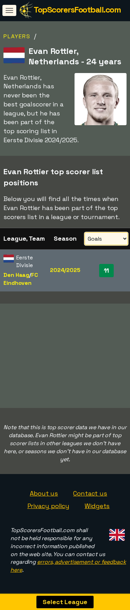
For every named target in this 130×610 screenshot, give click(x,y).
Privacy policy (48, 506)
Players (17, 36)
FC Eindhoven (20, 279)
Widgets (97, 506)
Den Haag (16, 275)
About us (44, 493)
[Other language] (116, 533)
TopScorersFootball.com (77, 9)
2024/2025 (65, 270)
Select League (65, 602)
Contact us (90, 493)
